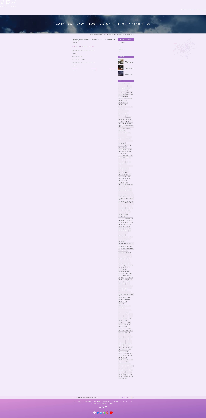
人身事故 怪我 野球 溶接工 (123, 174)
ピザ (119, 357)
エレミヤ (120, 239)
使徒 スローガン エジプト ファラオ (124, 132)
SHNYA (123, 332)
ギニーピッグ (123, 267)
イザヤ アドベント (127, 176)
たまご (127, 338)
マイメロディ (129, 322)
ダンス (132, 184)
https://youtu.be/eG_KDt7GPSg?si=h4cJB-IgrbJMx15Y (83, 46)
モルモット (128, 267)
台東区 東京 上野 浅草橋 (123, 279)
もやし (123, 338)
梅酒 (119, 345)
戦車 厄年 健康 (121, 182)
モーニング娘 (120, 328)
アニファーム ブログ (122, 117)
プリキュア (120, 170)
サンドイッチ (124, 269)
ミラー (131, 287)
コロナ (123, 239)
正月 (130, 309)
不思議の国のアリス (125, 157)
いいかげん (122, 361)
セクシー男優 (126, 214)
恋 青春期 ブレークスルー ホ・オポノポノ (125, 106)
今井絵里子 (129, 328)
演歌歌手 (120, 326)
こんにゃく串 (123, 343)
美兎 (119, 277)
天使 (129, 338)
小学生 (126, 258)
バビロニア (130, 316)
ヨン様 (120, 250)
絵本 (130, 239)
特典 (119, 163)
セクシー (123, 326)
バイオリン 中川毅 (121, 252)
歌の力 (132, 359)
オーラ (120, 46)
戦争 (121, 168)
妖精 (119, 374)
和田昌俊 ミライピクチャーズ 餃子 (124, 184)
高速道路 (120, 338)
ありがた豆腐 (123, 372)
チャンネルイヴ (126, 320)
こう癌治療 (125, 301)
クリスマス (128, 178)
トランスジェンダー (125, 250)
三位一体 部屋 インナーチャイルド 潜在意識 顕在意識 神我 (126, 126)
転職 (129, 376)
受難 (129, 332)
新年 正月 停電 (124, 180)
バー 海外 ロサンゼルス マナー (124, 90)
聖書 (131, 220)
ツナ (126, 357)
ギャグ (120, 232)
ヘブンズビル (120, 263)
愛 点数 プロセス (121, 108)
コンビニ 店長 (121, 176)
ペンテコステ (128, 347)
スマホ (130, 157)
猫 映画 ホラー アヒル (122, 145)
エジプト (130, 318)
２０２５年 (120, 365)
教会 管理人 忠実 (121, 119)
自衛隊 (124, 265)
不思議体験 (126, 230)
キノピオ (132, 365)
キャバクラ (120, 210)
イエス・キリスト (121, 220)
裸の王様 (128, 281)
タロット (120, 44)
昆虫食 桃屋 (130, 279)
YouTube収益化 (121, 363)
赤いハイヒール (121, 336)
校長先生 (122, 258)
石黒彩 (123, 330)
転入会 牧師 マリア (122, 143)
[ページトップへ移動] (133, 398)
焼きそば (120, 269)
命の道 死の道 (121, 316)
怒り (127, 265)
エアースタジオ (121, 230)
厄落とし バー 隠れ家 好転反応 (124, 115)
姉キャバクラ (125, 210)
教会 (119, 121)
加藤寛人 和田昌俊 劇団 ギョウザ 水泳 (125, 188)
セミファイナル (121, 228)
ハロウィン (120, 159)
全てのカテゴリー (122, 42)
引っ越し (120, 378)
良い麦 (125, 256)
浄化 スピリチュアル (122, 94)
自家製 (122, 345)
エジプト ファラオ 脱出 (122, 134)
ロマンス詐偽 (120, 351)
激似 (119, 267)
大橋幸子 (129, 297)
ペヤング (120, 349)
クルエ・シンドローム (127, 263)
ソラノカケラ (120, 322)
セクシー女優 (120, 214)
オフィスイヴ (120, 254)
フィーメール (130, 254)
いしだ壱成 (120, 153)
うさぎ (120, 157)
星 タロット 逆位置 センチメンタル (124, 128)
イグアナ (131, 353)
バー (120, 51)
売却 (119, 248)
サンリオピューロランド (122, 324)
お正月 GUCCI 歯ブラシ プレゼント (124, 305)
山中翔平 (122, 277)
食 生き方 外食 (121, 88)
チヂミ (131, 246)
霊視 (120, 47)
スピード (125, 328)
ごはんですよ (131, 265)
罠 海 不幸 (130, 121)
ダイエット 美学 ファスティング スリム (125, 149)
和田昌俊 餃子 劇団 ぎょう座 (123, 309)
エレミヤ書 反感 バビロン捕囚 (123, 246)
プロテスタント (127, 220)
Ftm (122, 256)
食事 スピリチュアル (128, 88)
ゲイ (129, 222)
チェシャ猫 (127, 365)
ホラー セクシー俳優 (122, 218)
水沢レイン (120, 205)
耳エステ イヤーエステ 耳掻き (127, 355)
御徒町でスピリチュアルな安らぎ (78, 59)
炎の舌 (132, 347)
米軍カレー (120, 347)
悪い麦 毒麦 (129, 256)
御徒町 (125, 374)
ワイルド (127, 326)
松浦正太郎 (120, 226)
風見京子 (120, 281)
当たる (126, 378)
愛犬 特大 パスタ (121, 359)
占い (128, 374)
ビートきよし (125, 153)
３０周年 (129, 349)
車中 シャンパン (127, 345)
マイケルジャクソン (127, 299)
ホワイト (120, 367)
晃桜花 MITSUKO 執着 (122, 130)
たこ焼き (120, 212)
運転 (131, 336)
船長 (123, 347)
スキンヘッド (120, 301)
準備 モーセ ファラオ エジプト (124, 172)
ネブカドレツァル (125, 318)
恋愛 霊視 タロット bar (123, 100)
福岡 (130, 292)
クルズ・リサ (128, 359)
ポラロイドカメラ (129, 343)
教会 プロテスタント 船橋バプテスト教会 (125, 273)
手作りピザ (122, 357)
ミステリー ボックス (122, 161)
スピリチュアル (74, 65)
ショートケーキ (124, 349)
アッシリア (128, 283)
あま (119, 241)
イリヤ (125, 336)
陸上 (129, 258)
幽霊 (119, 258)
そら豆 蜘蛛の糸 (121, 334)
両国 (129, 210)
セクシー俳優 (129, 275)
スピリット (120, 290)
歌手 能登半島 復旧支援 (122, 190)
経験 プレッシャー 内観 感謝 (123, 110)
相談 (123, 378)
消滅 (127, 161)
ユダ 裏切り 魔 (125, 170)
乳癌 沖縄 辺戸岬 (121, 307)
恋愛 (131, 374)
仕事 (132, 376)
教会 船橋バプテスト (129, 218)
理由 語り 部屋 (121, 123)
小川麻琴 (127, 330)
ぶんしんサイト (123, 241)
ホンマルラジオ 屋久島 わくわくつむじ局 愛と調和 (126, 295)
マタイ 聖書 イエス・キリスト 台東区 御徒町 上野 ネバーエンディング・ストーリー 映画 (126, 202)
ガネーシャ (131, 330)
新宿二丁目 (124, 212)
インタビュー (120, 299)
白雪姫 (126, 290)
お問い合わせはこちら (198, 9)
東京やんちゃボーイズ (126, 226)
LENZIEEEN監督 (124, 367)
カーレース (126, 216)
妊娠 (127, 376)
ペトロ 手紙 (130, 190)
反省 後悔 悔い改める (122, 104)
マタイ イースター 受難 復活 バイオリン (125, 141)
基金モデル (124, 297)
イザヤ (130, 174)
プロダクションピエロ (127, 228)
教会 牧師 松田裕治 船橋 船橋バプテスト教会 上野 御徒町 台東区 (126, 196)
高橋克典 (120, 330)
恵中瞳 (130, 230)
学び (119, 222)
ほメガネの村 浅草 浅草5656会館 (124, 271)
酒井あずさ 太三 (127, 334)
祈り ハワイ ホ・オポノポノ (123, 102)
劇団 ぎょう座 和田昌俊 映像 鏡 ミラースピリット (126, 244)
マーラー (127, 353)
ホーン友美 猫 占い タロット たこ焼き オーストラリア (126, 199)
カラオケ (126, 182)
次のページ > (112, 69)
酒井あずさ (124, 281)
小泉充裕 (125, 254)
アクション (120, 265)
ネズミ (120, 355)
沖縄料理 (127, 361)
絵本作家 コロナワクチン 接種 (123, 292)
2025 (124, 365)
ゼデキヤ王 (126, 316)
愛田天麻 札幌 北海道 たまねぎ (124, 186)
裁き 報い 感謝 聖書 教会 (123, 96)
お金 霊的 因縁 (129, 98)
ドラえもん (129, 224)
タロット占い (131, 277)
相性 (124, 376)
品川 (119, 361)
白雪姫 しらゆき (121, 303)
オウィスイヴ (120, 320)
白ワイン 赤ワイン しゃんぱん (123, 311)
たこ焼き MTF (123, 248)
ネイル (120, 180)
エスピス (120, 275)
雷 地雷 (122, 222)
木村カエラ (130, 367)
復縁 (119, 376)
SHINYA (126, 332)
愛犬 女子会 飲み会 (129, 94)
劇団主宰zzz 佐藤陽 (130, 248)
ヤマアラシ (120, 353)
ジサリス (124, 205)
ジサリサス (124, 275)
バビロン (120, 318)
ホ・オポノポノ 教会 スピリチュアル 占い (125, 92)
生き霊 (120, 332)
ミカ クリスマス (121, 178)
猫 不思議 (129, 145)
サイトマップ (112, 403)
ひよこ (124, 353)
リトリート (120, 297)
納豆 (119, 168)
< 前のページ (75, 69)
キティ (125, 322)
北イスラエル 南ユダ (122, 283)
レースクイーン (121, 216)
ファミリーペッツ (126, 351)
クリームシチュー (123, 224)
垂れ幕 (129, 336)
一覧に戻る (94, 69)
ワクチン (127, 239)
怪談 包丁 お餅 (128, 252)
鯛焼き (122, 374)
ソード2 (126, 277)
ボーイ (120, 256)
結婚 (121, 376)
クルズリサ (128, 324)
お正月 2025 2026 (127, 363)
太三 (119, 372)
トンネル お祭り (126, 168)
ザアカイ (120, 151)
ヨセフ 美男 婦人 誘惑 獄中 (123, 287)
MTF (119, 224)
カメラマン (128, 212)
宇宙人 (127, 372)
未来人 (131, 372)
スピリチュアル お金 (122, 98)
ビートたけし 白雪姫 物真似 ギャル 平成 (125, 155)
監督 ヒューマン (123, 163)
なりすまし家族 (129, 205)
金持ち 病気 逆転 (124, 121)
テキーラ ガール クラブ (122, 147)
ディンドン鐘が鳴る (125, 232)
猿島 (119, 343)
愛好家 (130, 161)
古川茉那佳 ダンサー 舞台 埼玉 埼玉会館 (125, 285)
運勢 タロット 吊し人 (128, 123)
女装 (132, 222)
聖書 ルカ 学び (128, 119)
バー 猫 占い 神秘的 (126, 83)
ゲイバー (126, 222)
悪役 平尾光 (129, 151)
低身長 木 (124, 151)
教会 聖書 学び (129, 117)
